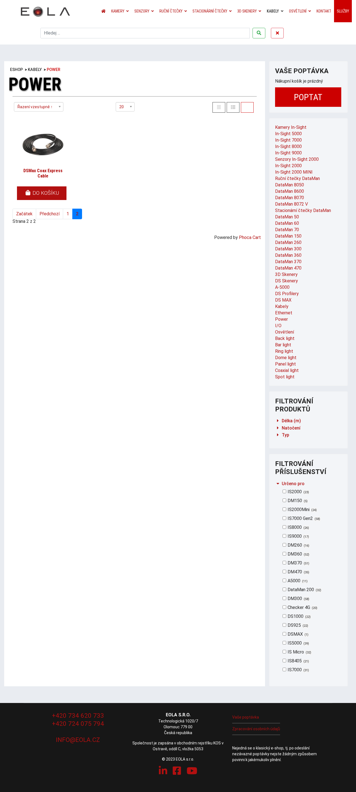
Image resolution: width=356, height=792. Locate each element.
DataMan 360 (288, 255)
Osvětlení (297, 11)
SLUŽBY (343, 11)
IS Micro (299, 652)
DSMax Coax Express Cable (43, 173)
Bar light (283, 344)
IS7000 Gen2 (303, 518)
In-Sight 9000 (288, 153)
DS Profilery (287, 293)
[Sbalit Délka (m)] (278, 420)
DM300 (298, 598)
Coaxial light (287, 370)
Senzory (141, 11)
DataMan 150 (288, 236)
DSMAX (297, 634)
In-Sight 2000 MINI (294, 172)
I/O (278, 325)
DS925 (297, 625)
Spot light (285, 376)
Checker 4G (302, 607)
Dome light (285, 357)
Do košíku (45, 193)
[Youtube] (192, 770)
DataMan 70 (287, 229)
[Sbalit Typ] (278, 435)
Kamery (117, 11)
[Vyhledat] (259, 33)
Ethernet (283, 312)
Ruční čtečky (170, 11)
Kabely (273, 11)
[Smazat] (277, 33)
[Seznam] (218, 107)
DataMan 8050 (289, 184)
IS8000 (298, 527)
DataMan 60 (287, 223)
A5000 (297, 580)
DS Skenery (286, 280)
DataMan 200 (304, 589)
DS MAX (283, 300)
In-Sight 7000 (288, 140)
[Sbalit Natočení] (278, 428)
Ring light (284, 351)
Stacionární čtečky (209, 11)
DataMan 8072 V (291, 204)
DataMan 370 (288, 261)
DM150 (297, 500)
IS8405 (298, 660)
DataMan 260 (288, 242)
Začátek (24, 213)
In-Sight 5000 (288, 133)
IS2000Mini (302, 509)
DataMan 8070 (289, 197)
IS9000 (298, 536)
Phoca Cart (250, 237)
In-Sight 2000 (288, 165)
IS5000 (298, 643)
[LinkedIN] (163, 770)
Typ (285, 435)
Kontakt (324, 11)
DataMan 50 (287, 216)
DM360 (298, 554)
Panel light (285, 364)
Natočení (291, 428)
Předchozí (49, 213)
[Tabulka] (247, 107)
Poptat (308, 97)
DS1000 (299, 616)
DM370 (298, 563)
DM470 (298, 571)
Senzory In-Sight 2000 (297, 159)
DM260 (298, 545)
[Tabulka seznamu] (233, 107)
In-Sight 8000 (288, 146)
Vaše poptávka (245, 717)
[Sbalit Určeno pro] (278, 483)
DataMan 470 (288, 268)
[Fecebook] (177, 770)
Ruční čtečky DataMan (297, 178)
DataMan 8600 (289, 191)
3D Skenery (247, 11)
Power (281, 319)
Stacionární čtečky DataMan (303, 210)
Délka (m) (291, 420)
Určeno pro (293, 483)
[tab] (308, 420)
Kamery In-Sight (290, 127)
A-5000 (282, 287)
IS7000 (298, 669)
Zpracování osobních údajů (256, 729)
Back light (285, 338)
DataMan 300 (288, 248)
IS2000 (298, 491)
